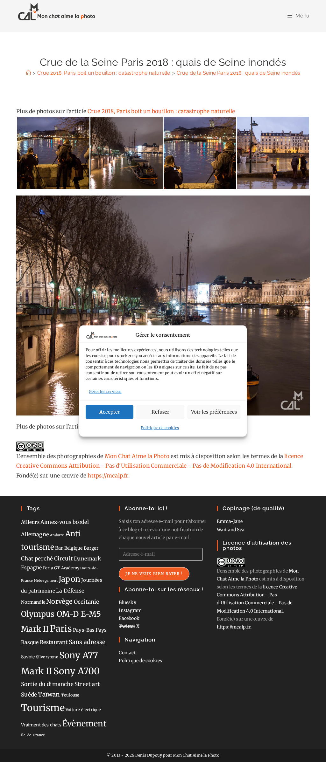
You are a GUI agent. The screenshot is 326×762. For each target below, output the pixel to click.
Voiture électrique (83, 709)
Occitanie (86, 601)
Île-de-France (33, 735)
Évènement (84, 723)
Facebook (129, 618)
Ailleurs (30, 522)
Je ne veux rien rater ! (154, 573)
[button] (53, 152)
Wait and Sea (230, 529)
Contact (127, 653)
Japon (69, 579)
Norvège (59, 601)
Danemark (87, 558)
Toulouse (70, 695)
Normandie (33, 602)
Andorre (57, 535)
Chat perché (37, 558)
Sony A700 (76, 671)
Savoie (28, 657)
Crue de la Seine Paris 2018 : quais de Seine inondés (238, 73)
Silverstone (47, 657)
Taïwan (49, 694)
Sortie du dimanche (47, 684)
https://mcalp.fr (108, 475)
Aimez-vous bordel (64, 522)
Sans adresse (87, 642)
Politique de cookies (160, 427)
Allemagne (35, 534)
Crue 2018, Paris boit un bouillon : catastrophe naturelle (161, 111)
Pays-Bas (84, 630)
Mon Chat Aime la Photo (137, 456)
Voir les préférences (214, 412)
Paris (61, 628)
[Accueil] (28, 73)
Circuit (63, 558)
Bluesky (127, 602)
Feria (48, 568)
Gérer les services (105, 391)
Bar (59, 548)
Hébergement (46, 581)
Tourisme (43, 708)
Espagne (31, 568)
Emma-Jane (230, 521)
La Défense (70, 590)
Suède (29, 694)
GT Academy (66, 568)
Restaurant (54, 642)
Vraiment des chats (41, 725)
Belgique (73, 548)
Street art (87, 684)
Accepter (109, 412)
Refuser (160, 412)
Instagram (130, 610)
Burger (91, 548)
